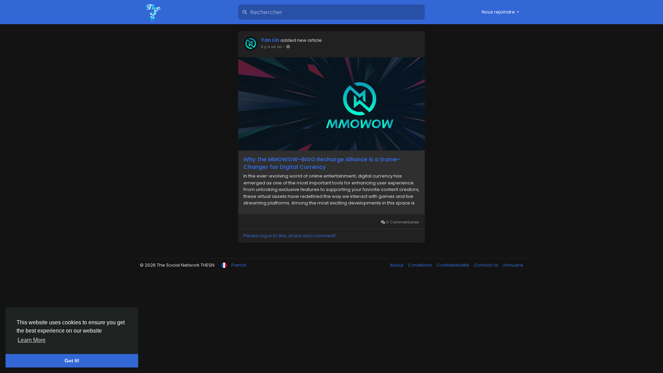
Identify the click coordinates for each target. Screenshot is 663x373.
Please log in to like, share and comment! (289, 235)
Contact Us (486, 265)
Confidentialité (453, 265)
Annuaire (513, 265)
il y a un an (271, 46)
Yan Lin (270, 40)
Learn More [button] (32, 340)
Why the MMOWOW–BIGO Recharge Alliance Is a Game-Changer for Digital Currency (321, 163)
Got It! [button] (72, 360)
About (397, 265)
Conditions (420, 265)
